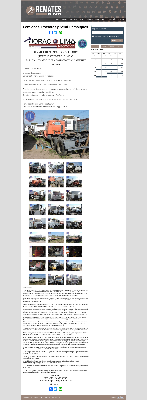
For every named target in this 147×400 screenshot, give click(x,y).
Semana (112, 46)
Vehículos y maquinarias (95, 19)
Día (119, 46)
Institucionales (61, 19)
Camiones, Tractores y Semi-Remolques (55, 27)
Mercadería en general (115, 19)
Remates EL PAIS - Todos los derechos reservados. (46, 397)
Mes (104, 46)
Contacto (113, 397)
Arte (81, 19)
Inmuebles (73, 19)
